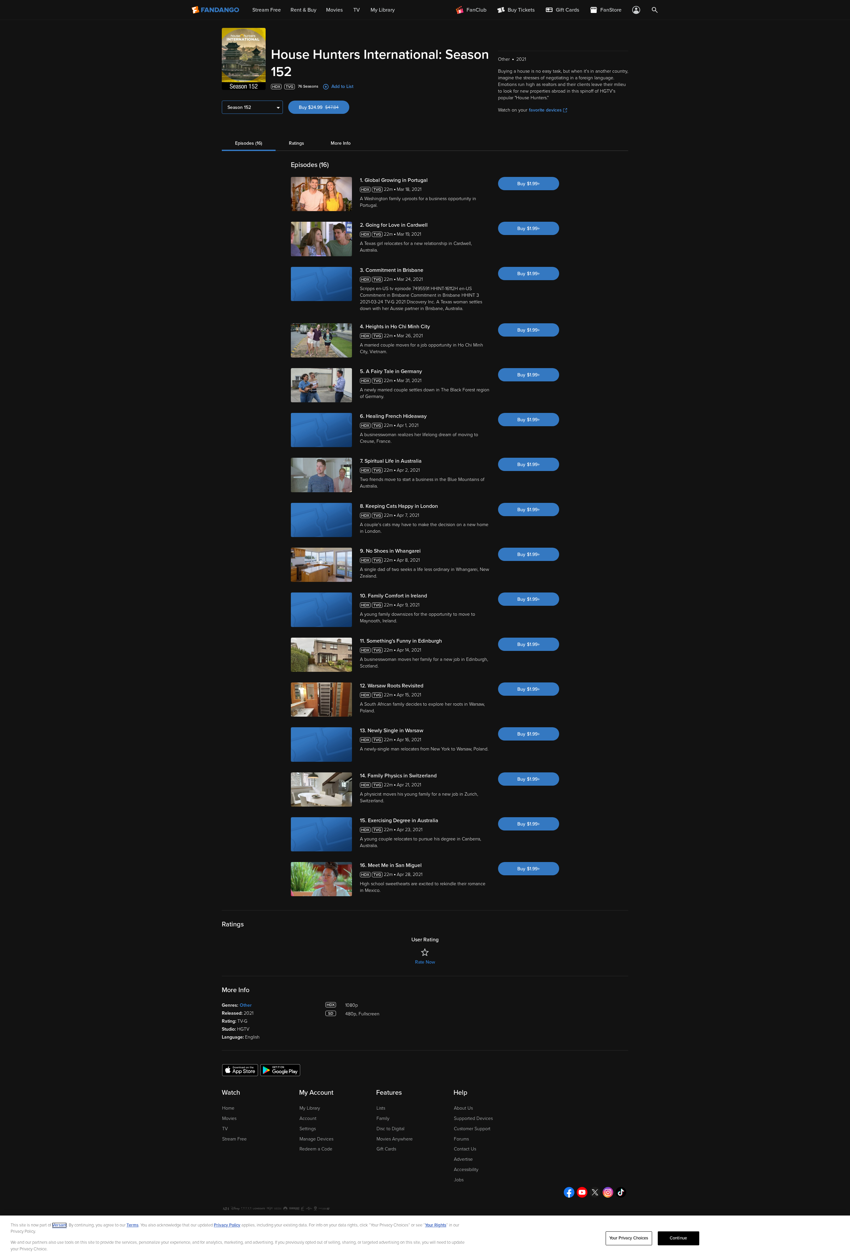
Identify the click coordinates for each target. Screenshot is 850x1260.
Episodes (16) (248, 143)
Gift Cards (386, 1149)
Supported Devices (473, 1118)
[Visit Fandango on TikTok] (621, 1192)
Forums (461, 1139)
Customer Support (472, 1129)
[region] (425, 1238)
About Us (463, 1108)
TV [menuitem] (356, 10)
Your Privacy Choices (628, 1238)
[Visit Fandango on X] (595, 1192)
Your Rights (435, 1225)
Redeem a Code (315, 1149)
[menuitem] (562, 10)
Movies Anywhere (395, 1139)
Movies (229, 1118)
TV (225, 1129)
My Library (309, 1108)
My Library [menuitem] (383, 10)
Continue (678, 1238)
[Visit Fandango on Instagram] (608, 1192)
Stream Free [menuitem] (266, 10)
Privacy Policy (227, 1225)
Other (246, 1005)
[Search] (654, 10)
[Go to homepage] (216, 10)
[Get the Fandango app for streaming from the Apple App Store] (240, 1070)
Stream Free (234, 1139)
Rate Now (425, 962)
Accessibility (466, 1169)
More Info (341, 143)
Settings (307, 1129)
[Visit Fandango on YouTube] (582, 1192)
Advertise (463, 1159)
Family (383, 1118)
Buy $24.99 (324, 107)
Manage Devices (316, 1139)
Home (228, 1108)
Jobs (459, 1180)
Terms (132, 1225)
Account (307, 1118)
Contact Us (465, 1149)
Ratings (296, 143)
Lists (381, 1108)
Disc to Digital (390, 1129)
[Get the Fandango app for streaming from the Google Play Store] (280, 1070)
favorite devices (545, 110)
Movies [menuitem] (334, 10)
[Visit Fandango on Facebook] (569, 1192)
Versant (59, 1225)
